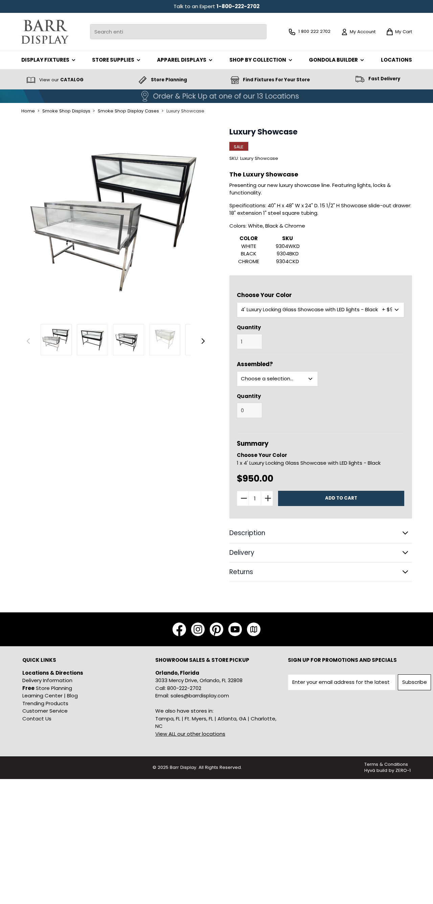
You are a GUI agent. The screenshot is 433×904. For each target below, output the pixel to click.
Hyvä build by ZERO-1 (387, 770)
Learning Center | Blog (50, 695)
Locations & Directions (52, 672)
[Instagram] (198, 629)
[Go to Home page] (45, 32)
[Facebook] (179, 629)
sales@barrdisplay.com (199, 695)
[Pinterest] (216, 629)
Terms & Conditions (386, 764)
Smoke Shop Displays (66, 111)
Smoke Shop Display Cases (128, 111)
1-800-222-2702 (237, 6)
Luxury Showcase (185, 111)
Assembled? (255, 364)
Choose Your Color (264, 295)
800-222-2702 (184, 688)
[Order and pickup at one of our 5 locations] (216, 96)
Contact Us (36, 718)
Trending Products (45, 703)
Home (28, 111)
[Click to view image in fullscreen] (115, 222)
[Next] (203, 341)
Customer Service (45, 710)
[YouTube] (235, 629)
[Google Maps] (253, 629)
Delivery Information (47, 680)
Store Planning (47, 688)
